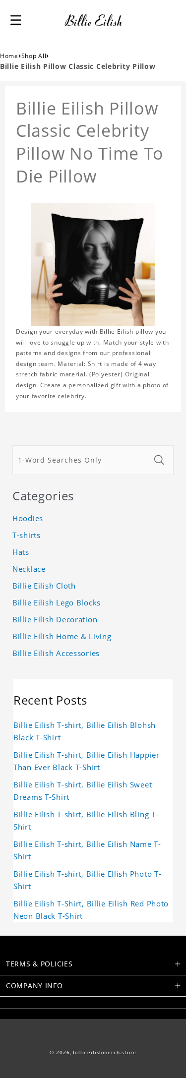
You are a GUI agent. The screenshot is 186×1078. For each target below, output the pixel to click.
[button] (15, 19)
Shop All (34, 56)
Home (9, 56)
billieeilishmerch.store (104, 1052)
